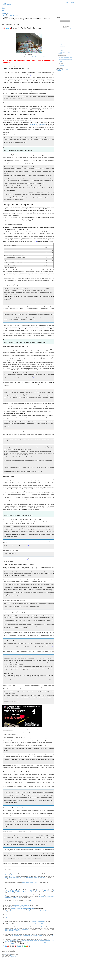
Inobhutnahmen (15, 273)
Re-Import (29, 129)
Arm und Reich (61, 50)
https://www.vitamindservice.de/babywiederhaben (13, 930)
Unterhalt (60, 61)
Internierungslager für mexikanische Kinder (65, 57)
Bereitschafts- (15, 515)
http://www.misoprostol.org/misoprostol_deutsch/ (30, 882)
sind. (26, 559)
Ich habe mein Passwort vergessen (65, 24)
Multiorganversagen (62, 44)
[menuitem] (67, 2)
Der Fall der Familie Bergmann (64, 48)
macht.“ (24, 98)
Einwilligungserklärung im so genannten (38, 124)
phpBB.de (11, 955)
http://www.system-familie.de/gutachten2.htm (21, 905)
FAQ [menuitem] (2, 6)
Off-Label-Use (49, 124)
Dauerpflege (29, 515)
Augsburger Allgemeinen (32, 815)
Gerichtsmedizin (61, 65)
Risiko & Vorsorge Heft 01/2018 (38, 56)
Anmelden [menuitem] (72, 2)
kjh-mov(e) (5, 13)
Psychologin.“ (30, 377)
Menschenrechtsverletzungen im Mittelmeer (65, 59)
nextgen (15, 956)
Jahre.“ (50, 302)
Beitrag (11, 849)
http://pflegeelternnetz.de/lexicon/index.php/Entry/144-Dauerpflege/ (22, 908)
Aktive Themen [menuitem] (4, 5)
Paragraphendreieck (62, 46)
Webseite (34, 432)
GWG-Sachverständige (15, 368)
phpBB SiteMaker (4, 957)
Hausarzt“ (18, 701)
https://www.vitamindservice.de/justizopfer (38, 921)
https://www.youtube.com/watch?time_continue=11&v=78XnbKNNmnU (16, 929)
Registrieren (71, 28)
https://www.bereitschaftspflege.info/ (17, 906)
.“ (27, 545)
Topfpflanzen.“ (14, 553)
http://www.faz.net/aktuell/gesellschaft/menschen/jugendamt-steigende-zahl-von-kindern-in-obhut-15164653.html (24, 895)
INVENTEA (12, 956)
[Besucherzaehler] (33, 946)
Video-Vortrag (25, 729)
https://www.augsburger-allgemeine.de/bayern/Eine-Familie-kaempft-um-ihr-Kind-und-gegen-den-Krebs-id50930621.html (25, 874)
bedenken (33, 831)
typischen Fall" (29, 523)
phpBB (6, 954)
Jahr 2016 (34, 241)
